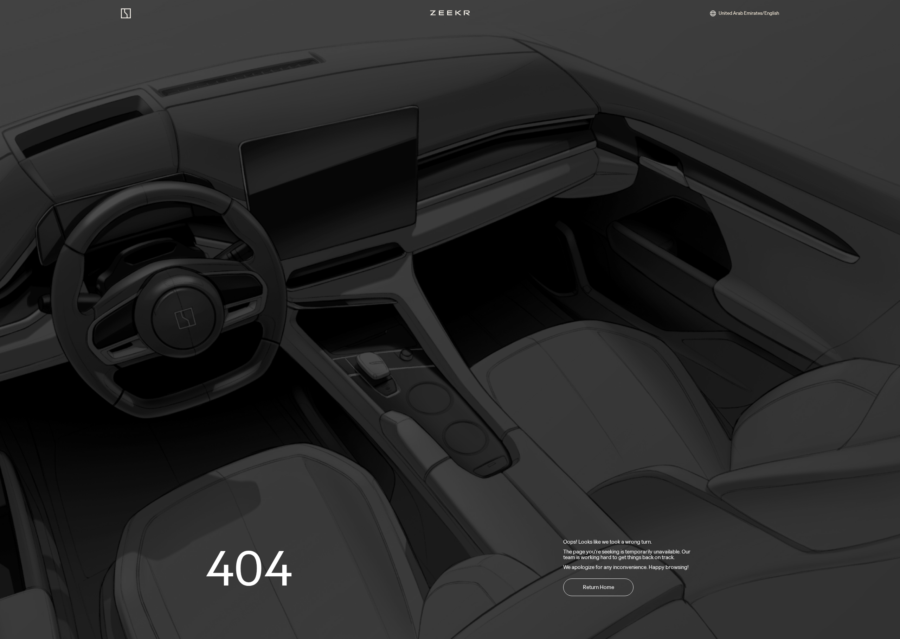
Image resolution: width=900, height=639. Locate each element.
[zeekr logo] (126, 13)
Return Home (598, 587)
